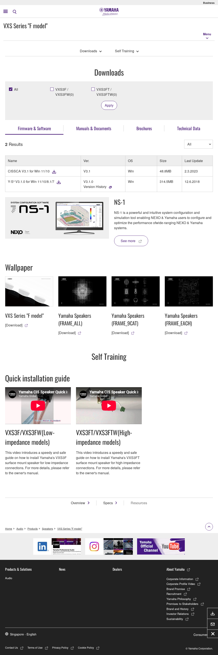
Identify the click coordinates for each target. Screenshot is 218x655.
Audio (19, 528)
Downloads (88, 50)
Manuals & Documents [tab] (93, 128)
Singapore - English (23, 634)
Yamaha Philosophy (178, 599)
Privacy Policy (60, 647)
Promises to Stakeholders (182, 604)
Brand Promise (175, 589)
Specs (108, 502)
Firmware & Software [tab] (34, 128)
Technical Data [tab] (188, 128)
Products (32, 528)
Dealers (117, 569)
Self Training (124, 50)
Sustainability (174, 619)
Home (8, 528)
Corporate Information (179, 579)
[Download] (13, 325)
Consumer (201, 634)
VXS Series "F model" (69, 528)
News (62, 569)
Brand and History (177, 609)
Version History (94, 186)
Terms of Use (35, 647)
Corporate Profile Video (180, 584)
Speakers (47, 528)
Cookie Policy (86, 647)
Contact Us (11, 647)
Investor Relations (177, 614)
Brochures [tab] (144, 128)
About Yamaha (175, 569)
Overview (78, 502)
